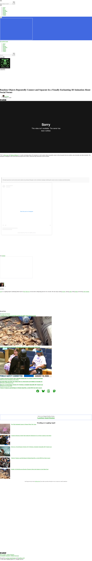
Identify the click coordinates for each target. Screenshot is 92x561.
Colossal (3, 255)
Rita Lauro (6, 155)
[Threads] (4, 100)
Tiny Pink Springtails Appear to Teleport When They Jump (23, 424)
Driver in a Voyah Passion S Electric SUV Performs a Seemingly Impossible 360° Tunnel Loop (21, 384)
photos (76, 291)
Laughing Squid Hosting (46, 418)
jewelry (63, 291)
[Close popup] (1, 17)
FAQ (4, 45)
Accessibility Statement (5, 555)
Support (4, 49)
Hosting (4, 46)
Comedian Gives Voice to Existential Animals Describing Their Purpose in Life (18, 315)
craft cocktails (86, 291)
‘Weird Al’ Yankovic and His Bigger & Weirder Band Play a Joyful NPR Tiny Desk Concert (21, 387)
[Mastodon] (5, 553)
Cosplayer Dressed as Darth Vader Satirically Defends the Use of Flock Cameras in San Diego (21, 378)
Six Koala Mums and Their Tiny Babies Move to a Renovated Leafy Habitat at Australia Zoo (21, 381)
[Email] (5, 100)
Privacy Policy (3, 554)
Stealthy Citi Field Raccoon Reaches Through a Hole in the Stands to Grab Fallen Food (20, 347)
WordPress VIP (21, 558)
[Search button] (14, 54)
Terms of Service (10, 554)
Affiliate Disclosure (15, 555)
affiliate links (37, 481)
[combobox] (6, 55)
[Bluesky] (2, 100)
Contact (4, 51)
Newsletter (5, 47)
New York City (26, 291)
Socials (4, 48)
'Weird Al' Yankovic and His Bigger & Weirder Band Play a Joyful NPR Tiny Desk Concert (30, 458)
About (4, 43)
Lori (1, 291)
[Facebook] (1, 100)
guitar (70, 291)
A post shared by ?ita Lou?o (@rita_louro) (27, 232)
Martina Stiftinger (14, 155)
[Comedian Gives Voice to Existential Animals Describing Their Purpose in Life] (5, 313)
